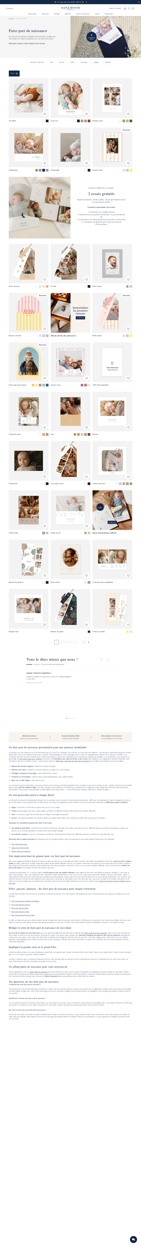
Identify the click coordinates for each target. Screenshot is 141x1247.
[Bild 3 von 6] (69, 718)
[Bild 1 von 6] (66, 718)
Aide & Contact (115, 8)
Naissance (45, 14)
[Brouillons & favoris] (129, 9)
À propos (9, 8)
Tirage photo (108, 14)
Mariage (57, 14)
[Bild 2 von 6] (68, 718)
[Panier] (133, 9)
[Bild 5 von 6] (72, 718)
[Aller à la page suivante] (88, 642)
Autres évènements (82, 14)
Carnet (97, 14)
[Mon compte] (125, 9)
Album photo (32, 14)
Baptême (68, 14)
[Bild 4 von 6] (71, 718)
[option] (43, 121)
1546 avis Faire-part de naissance (53, 664)
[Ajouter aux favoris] (45, 114)
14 (84, 642)
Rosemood (11, 18)
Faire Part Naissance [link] (22, 18)
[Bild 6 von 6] (74, 718)
